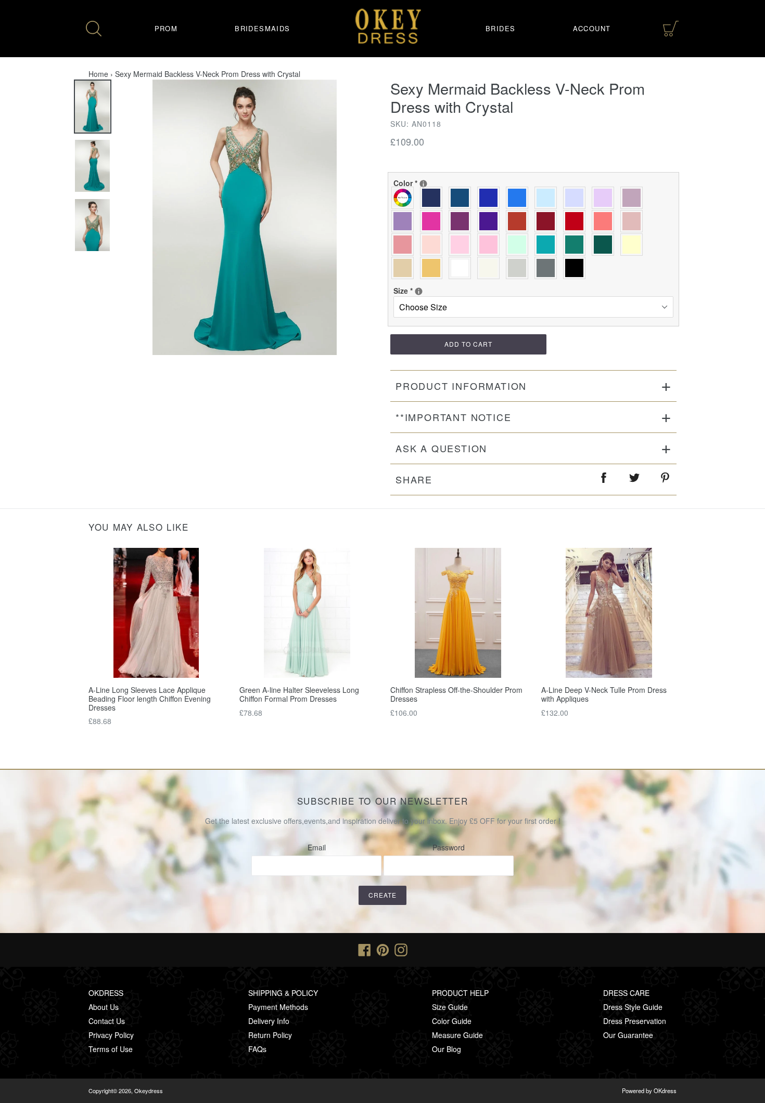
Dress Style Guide (632, 1007)
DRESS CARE (626, 993)
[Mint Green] (519, 244)
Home (98, 74)
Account (592, 28)
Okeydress (148, 1090)
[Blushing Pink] (462, 244)
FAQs (257, 1049)
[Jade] (548, 244)
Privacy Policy (111, 1035)
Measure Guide (457, 1035)
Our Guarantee (628, 1035)
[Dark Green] (605, 244)
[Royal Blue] (491, 198)
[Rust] (519, 221)
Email (317, 847)
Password (448, 847)
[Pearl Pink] (433, 244)
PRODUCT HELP (460, 993)
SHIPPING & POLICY (283, 993)
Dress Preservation (634, 1021)
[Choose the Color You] (423, 184)
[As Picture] (405, 198)
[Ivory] (491, 268)
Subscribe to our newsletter (382, 801)
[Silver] (519, 268)
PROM (166, 28)
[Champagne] (405, 268)
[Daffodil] (634, 244)
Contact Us (106, 1021)
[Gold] (433, 268)
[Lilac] (605, 198)
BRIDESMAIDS (262, 28)
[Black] (577, 268)
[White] (462, 268)
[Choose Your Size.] (419, 291)
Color (427, 183)
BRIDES (500, 28)
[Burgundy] (548, 221)
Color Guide (451, 1021)
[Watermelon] (605, 221)
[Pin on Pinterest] (665, 479)
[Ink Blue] (462, 198)
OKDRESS (105, 993)
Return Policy (270, 1035)
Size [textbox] (427, 290)
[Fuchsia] (433, 221)
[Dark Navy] (433, 198)
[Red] (577, 221)
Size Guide (450, 1007)
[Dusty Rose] (634, 221)
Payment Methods (278, 1007)
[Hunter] (577, 244)
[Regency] (491, 221)
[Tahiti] (405, 221)
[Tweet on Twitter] (635, 479)
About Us (103, 1007)
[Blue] (519, 198)
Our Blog (446, 1049)
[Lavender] (577, 198)
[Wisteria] (634, 198)
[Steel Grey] (548, 268)
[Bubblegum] (405, 244)
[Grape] (462, 221)
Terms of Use (110, 1049)
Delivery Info (268, 1021)
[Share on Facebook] (604, 479)
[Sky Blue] (548, 198)
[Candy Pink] (491, 244)
